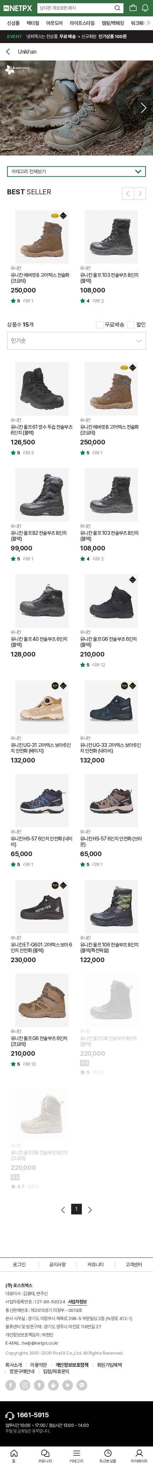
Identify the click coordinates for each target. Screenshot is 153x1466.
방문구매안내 (22, 1371)
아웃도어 (54, 23)
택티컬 (33, 23)
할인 (141, 324)
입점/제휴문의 (56, 1371)
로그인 (19, 1264)
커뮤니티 (96, 1264)
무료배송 (114, 324)
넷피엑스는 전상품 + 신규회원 (66, 36)
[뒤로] (9, 51)
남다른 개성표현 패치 (58, 8)
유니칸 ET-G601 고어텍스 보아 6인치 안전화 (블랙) (41, 947)
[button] (143, 108)
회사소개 (13, 1365)
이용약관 (38, 1365)
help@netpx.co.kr (40, 1343)
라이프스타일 (82, 23)
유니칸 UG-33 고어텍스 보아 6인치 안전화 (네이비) (110, 748)
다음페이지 (89, 1210)
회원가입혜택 (109, 1365)
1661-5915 (32, 1415)
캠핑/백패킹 (113, 23)
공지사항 (57, 1264)
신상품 (13, 23)
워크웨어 (139, 23)
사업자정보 (77, 1301)
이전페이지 (63, 1210)
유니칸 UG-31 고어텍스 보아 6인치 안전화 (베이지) (40, 748)
